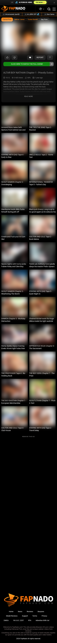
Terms (34, 616)
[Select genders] (41, 9)
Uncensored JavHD (11, 14)
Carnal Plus (7, 19)
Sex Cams (49, 14)
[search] (49, 9)
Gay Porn (44, 19)
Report (40, 57)
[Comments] (50, 57)
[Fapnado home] (29, 606)
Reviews (30, 611)
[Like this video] (30, 57)
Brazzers (41, 611)
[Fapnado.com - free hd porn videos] (13, 9)
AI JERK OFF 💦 (32, 14)
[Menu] (54, 9)
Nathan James (19, 19)
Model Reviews (11, 616)
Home (11, 611)
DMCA (6, 620)
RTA (29, 620)
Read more (28, 96)
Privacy (44, 616)
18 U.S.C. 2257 (18, 620)
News (20, 611)
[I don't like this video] (14, 57)
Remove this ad (28, 436)
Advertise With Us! (42, 620)
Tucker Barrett (33, 19)
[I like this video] (7, 57)
